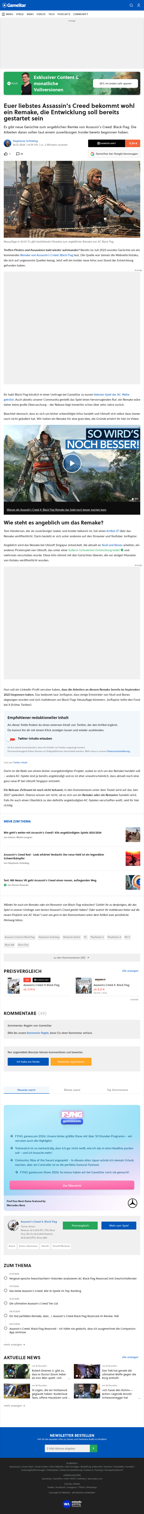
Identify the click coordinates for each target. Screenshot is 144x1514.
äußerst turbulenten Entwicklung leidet (94, 550)
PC (85, 937)
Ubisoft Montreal (61, 1246)
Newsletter (118, 1466)
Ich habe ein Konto (28, 1062)
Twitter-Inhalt (20, 762)
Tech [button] (52, 14)
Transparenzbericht (113, 1470)
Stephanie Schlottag (25, 141)
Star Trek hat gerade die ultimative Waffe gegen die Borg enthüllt (119, 1374)
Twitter (50, 1487)
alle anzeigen (130, 971)
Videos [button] (41, 14)
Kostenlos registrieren (71, 1062)
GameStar (47, 1478)
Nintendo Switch (71, 937)
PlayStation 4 (114, 937)
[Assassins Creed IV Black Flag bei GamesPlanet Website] (14, 986)
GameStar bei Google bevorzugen (117, 154)
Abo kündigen (72, 1466)
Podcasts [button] (64, 14)
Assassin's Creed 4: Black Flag (20, 937)
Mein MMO (70, 1478)
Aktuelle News (22, 1357)
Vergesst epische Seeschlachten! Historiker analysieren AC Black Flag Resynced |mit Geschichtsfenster (73, 1278)
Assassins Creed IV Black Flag (41, 985)
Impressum (14, 1466)
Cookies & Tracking (93, 1470)
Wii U (127, 937)
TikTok (81, 1487)
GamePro (57, 1478)
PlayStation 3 (97, 937)
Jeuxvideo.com (95, 1478)
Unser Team (27, 1466)
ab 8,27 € (99, 989)
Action (12, 1246)
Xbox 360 (9, 944)
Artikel (110, 531)
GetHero (81, 1478)
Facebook (60, 1487)
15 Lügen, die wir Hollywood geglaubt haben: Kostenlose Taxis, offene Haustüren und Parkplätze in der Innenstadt (49, 1395)
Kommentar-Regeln (38, 1033)
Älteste (72, 1090)
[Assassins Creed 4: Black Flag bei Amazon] (84, 986)
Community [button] (80, 14)
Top (117, 1090)
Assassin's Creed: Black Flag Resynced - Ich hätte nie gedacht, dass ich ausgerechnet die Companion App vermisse (72, 1330)
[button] (131, 5)
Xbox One (23, 944)
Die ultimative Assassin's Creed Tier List (33, 1303)
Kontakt (130, 1466)
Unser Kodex (41, 1466)
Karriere (108, 1466)
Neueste (26, 1090)
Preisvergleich (23, 971)
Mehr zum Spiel (119, 1225)
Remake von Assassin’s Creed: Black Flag (46, 255)
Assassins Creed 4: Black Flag (111, 985)
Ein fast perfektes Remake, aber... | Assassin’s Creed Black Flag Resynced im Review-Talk (64, 1316)
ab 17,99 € (29, 989)
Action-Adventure (28, 1246)
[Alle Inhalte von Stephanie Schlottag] (7, 143)
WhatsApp (91, 1487)
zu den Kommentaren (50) (69, 957)
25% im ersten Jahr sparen (115, 83)
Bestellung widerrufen (91, 1466)
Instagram (71, 1487)
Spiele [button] (20, 14)
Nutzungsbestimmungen (33, 1470)
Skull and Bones (112, 545)
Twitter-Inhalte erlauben (35, 738)
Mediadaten (53, 1470)
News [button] (30, 14)
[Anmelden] (93, 1448)
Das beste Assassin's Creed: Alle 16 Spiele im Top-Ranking (45, 1291)
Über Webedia (57, 1466)
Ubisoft (45, 1246)
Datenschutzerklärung (118, 751)
